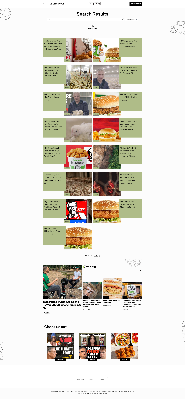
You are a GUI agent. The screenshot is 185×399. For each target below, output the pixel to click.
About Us (90, 375)
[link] (95, 3)
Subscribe (91, 377)
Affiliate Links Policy (104, 377)
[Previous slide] (132, 270)
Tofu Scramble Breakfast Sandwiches (111, 302)
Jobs (78, 377)
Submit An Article (80, 379)
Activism (45, 297)
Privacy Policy (103, 375)
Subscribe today (136, 4)
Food (125, 297)
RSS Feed (102, 379)
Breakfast (106, 297)
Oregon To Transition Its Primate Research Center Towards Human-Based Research (92, 304)
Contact (78, 375)
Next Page (97, 256)
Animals (67, 60)
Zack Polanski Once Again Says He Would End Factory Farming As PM (62, 305)
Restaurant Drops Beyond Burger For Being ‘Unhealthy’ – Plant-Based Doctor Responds (131, 304)
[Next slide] (139, 270)
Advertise (91, 379)
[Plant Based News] (43, 4)
